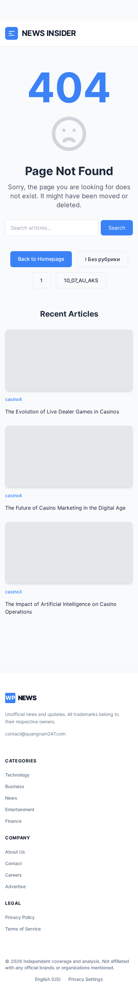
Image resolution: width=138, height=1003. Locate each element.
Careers (13, 875)
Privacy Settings (85, 979)
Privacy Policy (20, 917)
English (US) (48, 979)
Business (14, 786)
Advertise (15, 886)
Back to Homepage (41, 259)
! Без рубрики (102, 259)
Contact (13, 863)
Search (116, 228)
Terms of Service (23, 928)
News (11, 798)
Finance (13, 821)
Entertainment (19, 809)
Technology (17, 775)
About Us (15, 851)
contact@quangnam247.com (35, 733)
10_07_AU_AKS (81, 280)
